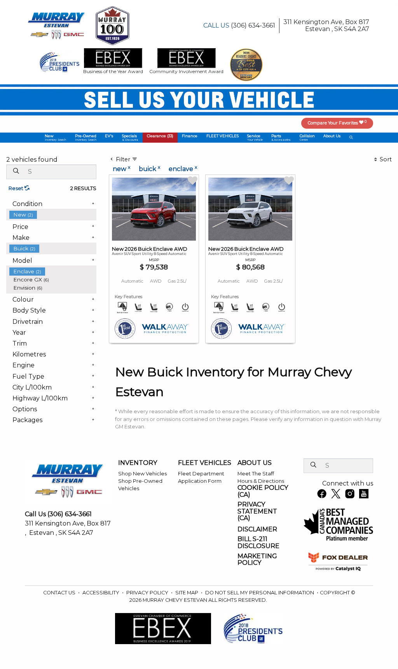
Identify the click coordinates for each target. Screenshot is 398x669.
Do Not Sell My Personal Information (260, 593)
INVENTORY (137, 462)
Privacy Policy (147, 593)
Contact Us (60, 593)
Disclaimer (257, 529)
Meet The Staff (255, 474)
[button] (55, 138)
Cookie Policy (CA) (262, 491)
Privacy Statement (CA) (257, 511)
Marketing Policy (257, 559)
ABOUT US (254, 462)
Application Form (200, 481)
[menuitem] (52, 215)
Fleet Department (201, 474)
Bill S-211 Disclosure (258, 542)
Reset (16, 188)
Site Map (187, 593)
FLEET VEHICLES (204, 462)
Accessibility (101, 593)
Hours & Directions (260, 481)
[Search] (16, 171)
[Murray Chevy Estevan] (57, 25)
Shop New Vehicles (142, 474)
